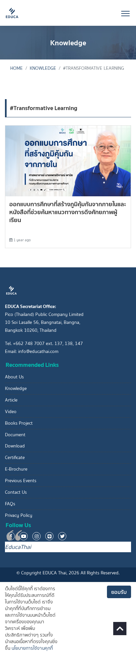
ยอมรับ (119, 592)
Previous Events (20, 480)
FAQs (10, 503)
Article (11, 400)
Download (15, 446)
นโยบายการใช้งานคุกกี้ (32, 648)
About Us (14, 376)
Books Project (19, 423)
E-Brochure (16, 469)
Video (11, 411)
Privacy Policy (18, 515)
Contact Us (16, 492)
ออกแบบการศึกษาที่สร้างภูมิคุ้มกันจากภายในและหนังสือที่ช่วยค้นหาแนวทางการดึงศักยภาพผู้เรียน (67, 212)
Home (16, 68)
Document (15, 434)
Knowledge (43, 68)
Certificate (15, 457)
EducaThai (18, 547)
